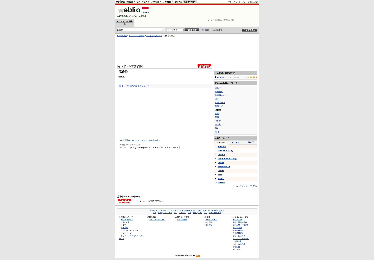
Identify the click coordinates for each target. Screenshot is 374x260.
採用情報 (208, 225)
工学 (204, 210)
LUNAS (221, 154)
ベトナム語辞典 (239, 244)
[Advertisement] (205, 12)
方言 (205, 213)
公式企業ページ (211, 219)
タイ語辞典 (237, 241)
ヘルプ (123, 225)
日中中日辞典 (156, 2)
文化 (154, 213)
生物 (189, 213)
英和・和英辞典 (143, 2)
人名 (200, 213)
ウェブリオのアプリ (157, 219)
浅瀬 (217, 132)
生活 (160, 213)
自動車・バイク (191, 210)
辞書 (118, 2)
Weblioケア (237, 249)
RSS (198, 255)
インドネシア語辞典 (136, 36)
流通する (219, 106)
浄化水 (218, 121)
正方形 (221, 162)
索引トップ (124, 86)
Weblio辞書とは (127, 219)
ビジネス (153, 210)
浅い (217, 128)
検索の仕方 (125, 222)
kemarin (222, 146)
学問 (222, 210)
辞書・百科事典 (215, 213)
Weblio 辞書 (122, 36)
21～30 (250, 142)
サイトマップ (126, 233)
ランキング (144, 86)
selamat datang (225, 150)
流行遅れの (220, 95)
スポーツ (182, 213)
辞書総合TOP (253, 2)
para (220, 174)
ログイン (242, 2)
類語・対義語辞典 (128, 2)
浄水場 (218, 124)
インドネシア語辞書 (154, 36)
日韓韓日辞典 (168, 2)
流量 (217, 117)
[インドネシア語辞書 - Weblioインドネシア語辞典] (133, 14)
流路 (217, 99)
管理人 (221, 178)
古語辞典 (178, 2)
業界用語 (162, 210)
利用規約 (124, 228)
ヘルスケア (167, 213)
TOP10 (221, 142)
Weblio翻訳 (237, 228)
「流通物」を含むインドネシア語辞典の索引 (141, 140)
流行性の (219, 91)
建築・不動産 (213, 210)
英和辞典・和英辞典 (241, 225)
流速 (217, 113)
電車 (181, 210)
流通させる (220, 102)
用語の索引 (134, 86)
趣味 (175, 213)
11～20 (235, 142)
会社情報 (208, 222)
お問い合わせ (182, 219)
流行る (218, 88)
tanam (221, 170)
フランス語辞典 (239, 236)
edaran (121, 76)
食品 (195, 213)
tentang (222, 183)
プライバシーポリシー (129, 230)
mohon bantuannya (227, 158)
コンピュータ (173, 210)
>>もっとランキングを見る (245, 186)
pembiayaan (224, 166)
